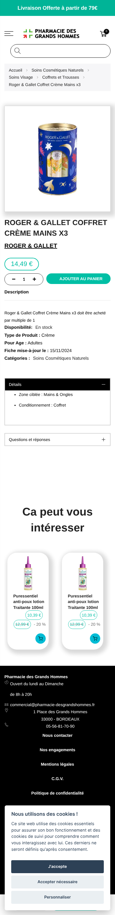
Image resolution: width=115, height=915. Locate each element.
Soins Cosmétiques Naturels (61, 358)
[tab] (57, 439)
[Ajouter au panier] (40, 638)
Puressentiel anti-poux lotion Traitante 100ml (28, 602)
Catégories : (17, 358)
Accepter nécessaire (57, 882)
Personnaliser (57, 897)
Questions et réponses (29, 439)
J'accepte (57, 866)
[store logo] (57, 33)
